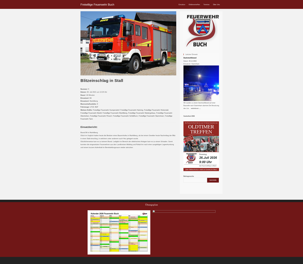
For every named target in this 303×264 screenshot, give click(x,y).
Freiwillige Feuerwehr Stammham (151, 116)
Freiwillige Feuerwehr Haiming (131, 110)
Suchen (212, 180)
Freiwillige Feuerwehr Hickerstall (156, 110)
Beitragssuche (188, 176)
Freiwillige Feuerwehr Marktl (91, 113)
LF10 (92, 107)
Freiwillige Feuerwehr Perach (101, 116)
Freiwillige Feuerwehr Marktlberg (115, 113)
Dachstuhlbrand (189, 58)
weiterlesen (196, 108)
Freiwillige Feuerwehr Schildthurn (125, 116)
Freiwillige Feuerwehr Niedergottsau (141, 113)
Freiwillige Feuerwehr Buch (97, 4)
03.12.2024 (192, 61)
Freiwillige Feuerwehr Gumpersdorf (106, 110)
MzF (96, 107)
